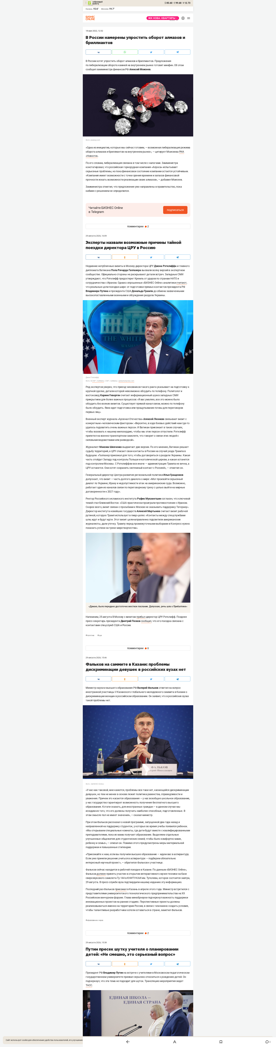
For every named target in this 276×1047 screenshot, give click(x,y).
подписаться (175, 209)
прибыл (140, 616)
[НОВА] (162, 18)
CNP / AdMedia (98, 381)
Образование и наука (94, 920)
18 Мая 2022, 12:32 (94, 31)
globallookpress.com (126, 381)
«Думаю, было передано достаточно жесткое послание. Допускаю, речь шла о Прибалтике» (138, 606)
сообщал (146, 620)
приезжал (121, 889)
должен (101, 873)
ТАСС (89, 985)
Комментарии (138, 226)
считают (181, 282)
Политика (90, 635)
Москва (105, 9)
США (99, 635)
